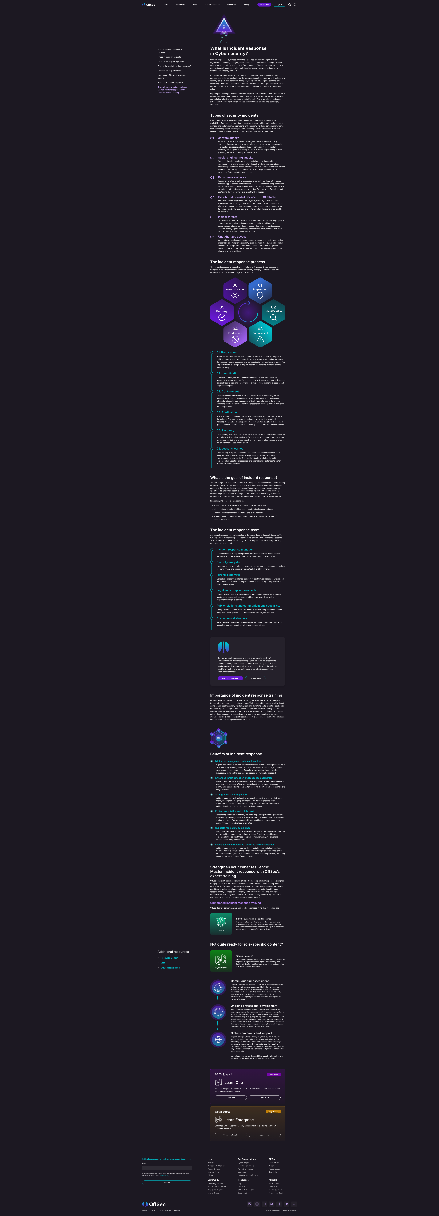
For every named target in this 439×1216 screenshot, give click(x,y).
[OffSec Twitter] (286, 1204)
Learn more (264, 1098)
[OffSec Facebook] (279, 1204)
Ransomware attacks (227, 181)
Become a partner (275, 1190)
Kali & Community (212, 4)
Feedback (145, 1210)
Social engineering (226, 161)
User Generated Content (217, 1187)
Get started (264, 4)
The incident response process (171, 61)
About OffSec (274, 1163)
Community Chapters (215, 1184)
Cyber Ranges (243, 1163)
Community (213, 1180)
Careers (271, 1166)
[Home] (154, 1204)
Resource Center (169, 958)
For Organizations (247, 1159)
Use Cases (242, 1172)
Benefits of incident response (170, 82)
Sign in (279, 4)
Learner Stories (213, 1193)
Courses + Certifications (216, 1166)
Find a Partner (274, 1187)
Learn (166, 4)
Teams (195, 4)
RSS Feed (177, 1210)
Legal (153, 1210)
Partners (273, 1180)
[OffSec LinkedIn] (271, 1204)
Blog (163, 963)
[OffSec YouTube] (264, 1204)
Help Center (273, 1172)
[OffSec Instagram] (257, 1204)
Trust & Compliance (164, 1210)
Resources (231, 4)
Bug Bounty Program (215, 1190)
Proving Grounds (214, 1169)
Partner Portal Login (276, 1193)
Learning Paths (213, 1172)
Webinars (241, 1187)
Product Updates (275, 1169)
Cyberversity (243, 1193)
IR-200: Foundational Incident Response (253, 919)
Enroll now (231, 1098)
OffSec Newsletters (170, 968)
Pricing (246, 4)
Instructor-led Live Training (248, 1175)
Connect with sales (230, 1135)
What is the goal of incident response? (174, 66)
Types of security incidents (169, 57)
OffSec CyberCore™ (244, 956)
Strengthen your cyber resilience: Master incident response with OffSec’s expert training (173, 90)
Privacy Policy (164, 1176)
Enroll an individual (230, 678)
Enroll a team (255, 678)
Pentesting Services (245, 1169)
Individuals (180, 4)
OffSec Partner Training (247, 1190)
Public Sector (273, 1184)
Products (211, 1163)
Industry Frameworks (246, 1166)
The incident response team (169, 70)
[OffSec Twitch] (249, 1204)
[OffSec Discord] (294, 1204)
